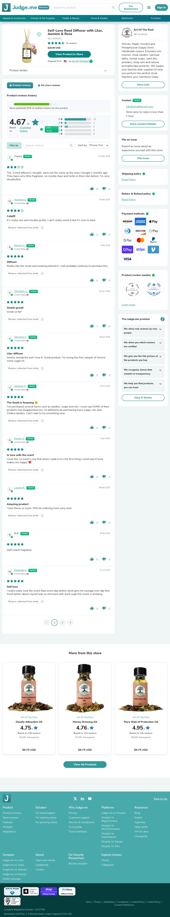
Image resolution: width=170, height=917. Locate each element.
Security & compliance (81, 822)
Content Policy (138, 902)
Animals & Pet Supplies (42, 18)
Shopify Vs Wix (110, 846)
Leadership (42, 865)
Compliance (122, 902)
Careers (40, 869)
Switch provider (12, 879)
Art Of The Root (80, 61)
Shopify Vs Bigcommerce (109, 819)
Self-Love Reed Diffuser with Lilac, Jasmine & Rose (75, 32)
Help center (141, 827)
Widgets (8, 827)
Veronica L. (20, 337)
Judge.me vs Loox (13, 860)
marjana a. (20, 200)
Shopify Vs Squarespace (108, 835)
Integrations (9, 831)
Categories (107, 865)
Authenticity (109, 902)
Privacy (97, 902)
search (113, 7)
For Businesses (131, 7)
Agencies (139, 822)
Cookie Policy (153, 902)
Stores (105, 860)
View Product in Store (69, 54)
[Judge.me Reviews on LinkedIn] (83, 799)
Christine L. (21, 291)
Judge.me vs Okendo (15, 869)
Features (8, 822)
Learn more (128, 305)
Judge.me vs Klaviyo (14, 874)
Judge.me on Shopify (113, 813)
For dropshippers (45, 813)
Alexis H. (19, 245)
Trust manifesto (78, 831)
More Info (143, 85)
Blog (137, 813)
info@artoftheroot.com (139, 107)
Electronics (127, 18)
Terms (88, 902)
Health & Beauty (70, 18)
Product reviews (12, 813)
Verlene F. (20, 386)
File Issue (143, 158)
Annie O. (19, 438)
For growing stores (46, 822)
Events (138, 817)
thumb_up (92, 189)
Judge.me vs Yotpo (13, 865)
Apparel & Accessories (14, 18)
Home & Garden (99, 18)
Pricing (73, 813)
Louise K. (19, 488)
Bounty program (78, 863)
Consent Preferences (124, 905)
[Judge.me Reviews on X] (75, 799)
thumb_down (104, 189)
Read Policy (129, 179)
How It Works (143, 397)
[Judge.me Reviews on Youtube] (90, 799)
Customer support (79, 817)
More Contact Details (143, 124)
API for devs (141, 831)
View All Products (85, 764)
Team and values (45, 860)
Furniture (156, 18)
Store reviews (10, 817)
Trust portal (75, 827)
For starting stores (46, 817)
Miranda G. (20, 570)
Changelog (140, 836)
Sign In (161, 7)
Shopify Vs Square (112, 841)
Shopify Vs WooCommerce (110, 827)
